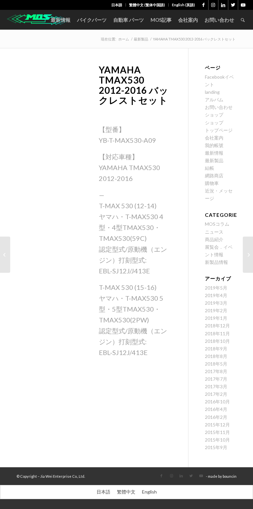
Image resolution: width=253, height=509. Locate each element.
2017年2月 (216, 394)
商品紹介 (214, 239)
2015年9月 (216, 447)
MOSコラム (217, 224)
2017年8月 (216, 371)
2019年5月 (216, 288)
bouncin (230, 476)
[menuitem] (117, 5)
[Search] (243, 20)
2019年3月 (216, 303)
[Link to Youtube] (243, 5)
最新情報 (214, 153)
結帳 (209, 168)
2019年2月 (216, 310)
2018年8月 (216, 356)
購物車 (212, 183)
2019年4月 (216, 295)
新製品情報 (216, 262)
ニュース (214, 232)
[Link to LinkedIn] (223, 5)
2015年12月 (217, 424)
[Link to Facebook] (203, 5)
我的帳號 (214, 145)
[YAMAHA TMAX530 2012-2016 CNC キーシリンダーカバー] (248, 255)
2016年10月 (217, 401)
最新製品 (214, 160)
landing (212, 92)
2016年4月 (216, 409)
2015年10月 (217, 440)
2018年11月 (217, 333)
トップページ (219, 130)
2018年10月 (217, 341)
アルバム (214, 99)
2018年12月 (217, 325)
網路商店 (214, 175)
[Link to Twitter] (233, 5)
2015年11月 (217, 432)
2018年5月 (216, 364)
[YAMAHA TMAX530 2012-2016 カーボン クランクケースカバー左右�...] (5, 255)
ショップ (214, 114)
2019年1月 (216, 318)
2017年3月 (216, 386)
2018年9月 (216, 348)
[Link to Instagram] (213, 5)
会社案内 (214, 137)
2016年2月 (216, 417)
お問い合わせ (219, 107)
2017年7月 (216, 379)
